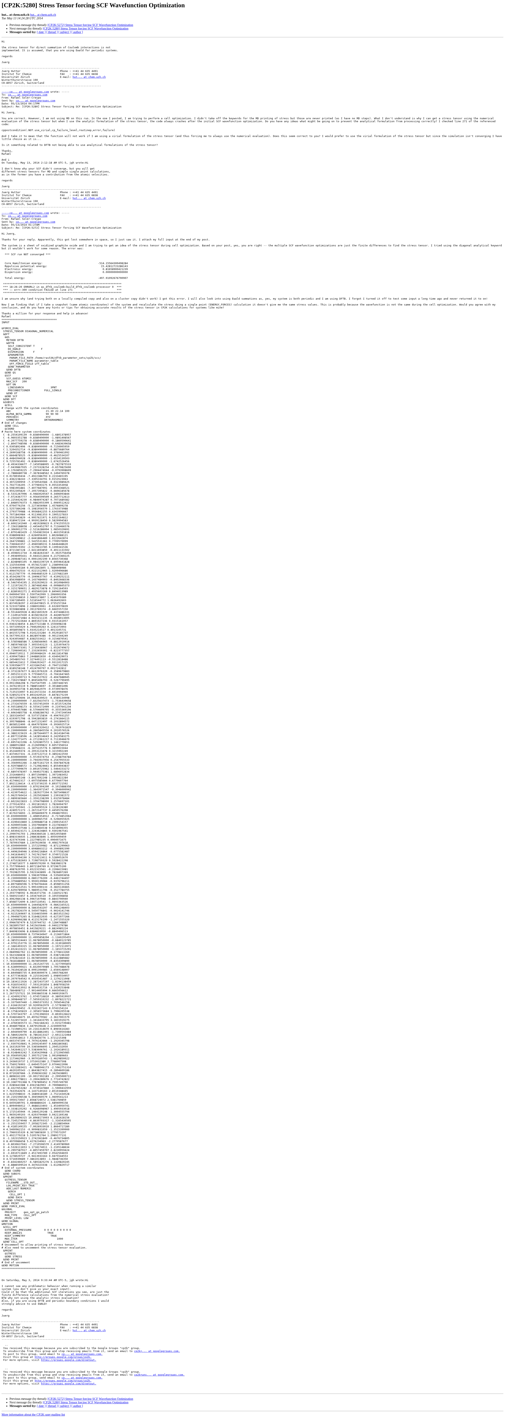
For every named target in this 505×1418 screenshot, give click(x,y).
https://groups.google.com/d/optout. (68, 1359)
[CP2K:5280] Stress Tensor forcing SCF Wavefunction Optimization (85, 28)
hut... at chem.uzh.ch (43, 14)
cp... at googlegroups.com (27, 94)
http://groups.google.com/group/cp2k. (63, 1357)
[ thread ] (52, 32)
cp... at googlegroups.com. (82, 1354)
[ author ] (77, 32)
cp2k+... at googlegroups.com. (157, 1351)
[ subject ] (64, 32)
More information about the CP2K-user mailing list (33, 1414)
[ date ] (41, 32)
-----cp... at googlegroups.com (25, 91)
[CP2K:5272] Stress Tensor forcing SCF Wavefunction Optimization (90, 25)
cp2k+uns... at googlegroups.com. (159, 1374)
